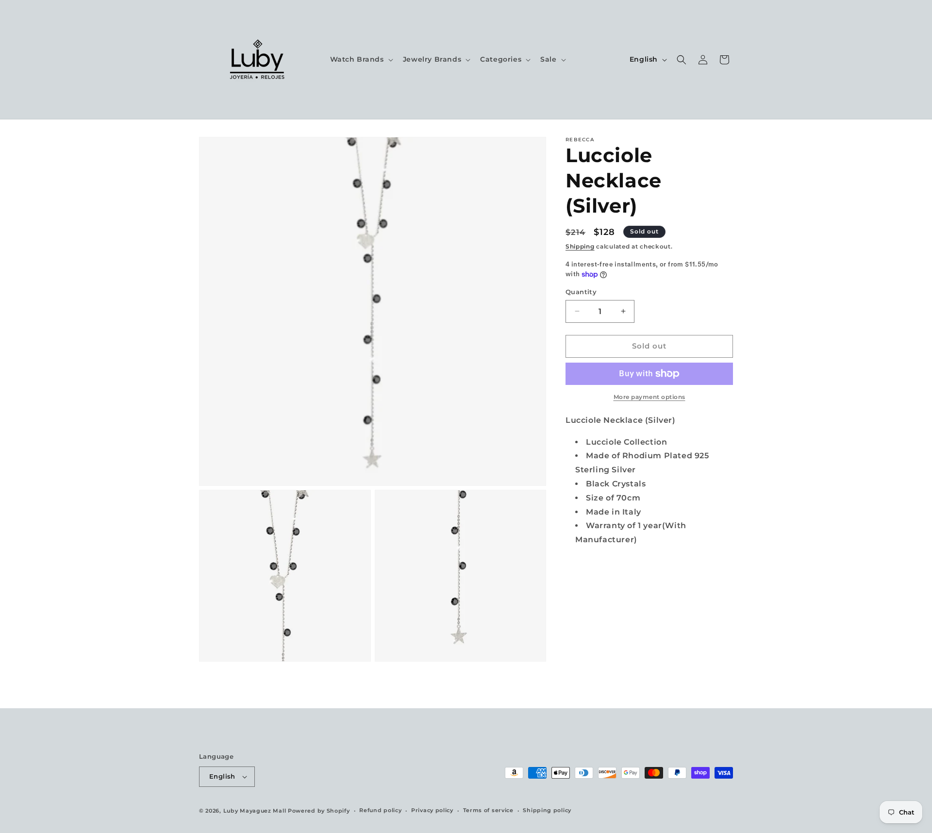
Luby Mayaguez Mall (254, 810)
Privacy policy (432, 810)
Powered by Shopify (319, 810)
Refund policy (380, 810)
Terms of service (488, 810)
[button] (360, 59)
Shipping (580, 246)
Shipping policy (547, 810)
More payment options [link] (649, 396)
